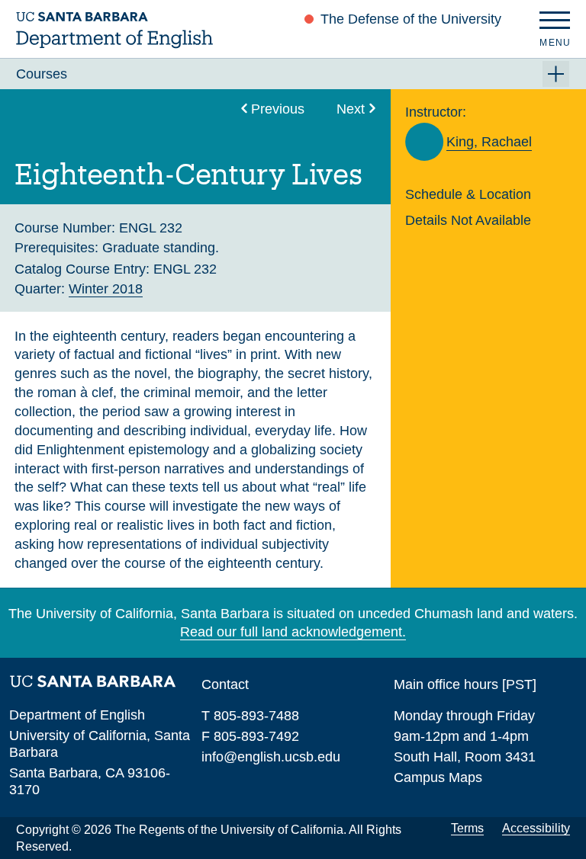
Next (350, 109)
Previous (277, 109)
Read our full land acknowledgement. (293, 631)
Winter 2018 (106, 288)
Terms (467, 828)
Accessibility (536, 828)
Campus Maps (438, 777)
